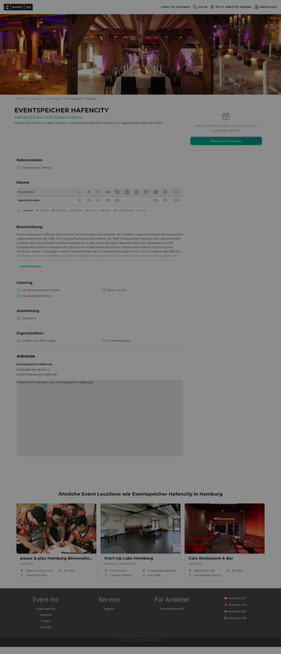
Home (21, 98)
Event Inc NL (237, 611)
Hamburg (52, 98)
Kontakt (46, 627)
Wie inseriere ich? (172, 608)
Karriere (46, 614)
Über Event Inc (46, 608)
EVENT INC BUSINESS (175, 7)
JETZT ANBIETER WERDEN (233, 6)
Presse (46, 621)
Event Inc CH (238, 605)
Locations (35, 98)
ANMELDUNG (268, 6)
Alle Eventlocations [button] (226, 141)
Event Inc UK (237, 618)
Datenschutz (153, 640)
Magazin (109, 608)
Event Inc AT (237, 598)
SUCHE (202, 6)
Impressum (126, 640)
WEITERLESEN (30, 266)
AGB (139, 640)
